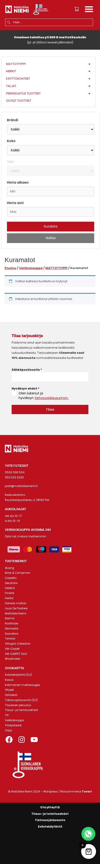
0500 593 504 (14, 472)
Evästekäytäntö (50, 826)
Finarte (9, 593)
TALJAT (48, 86)
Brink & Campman (17, 573)
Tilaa (50, 409)
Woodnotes (12, 659)
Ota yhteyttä (50, 807)
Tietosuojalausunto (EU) (21, 700)
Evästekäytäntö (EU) (18, 675)
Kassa (9, 680)
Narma (9, 618)
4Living (9, 568)
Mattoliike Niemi (15, 613)
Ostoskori (11, 695)
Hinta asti (15, 203)
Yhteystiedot (13, 725)
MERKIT (48, 71)
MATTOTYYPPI (56, 268)
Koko (11, 141)
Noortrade (11, 623)
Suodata (50, 226)
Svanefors (11, 634)
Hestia (9, 598)
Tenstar (10, 638)
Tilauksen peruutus (18, 705)
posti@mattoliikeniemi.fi (21, 486)
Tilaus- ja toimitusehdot (21, 710)
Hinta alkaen (18, 182)
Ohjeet (9, 690)
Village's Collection (17, 644)
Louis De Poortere (16, 608)
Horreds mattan (16, 603)
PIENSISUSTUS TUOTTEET (48, 93)
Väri (10, 161)
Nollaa (51, 238)
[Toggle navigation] (89, 9)
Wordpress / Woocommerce (67, 791)
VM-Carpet (12, 649)
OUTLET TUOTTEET (18, 101)
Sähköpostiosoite (27, 370)
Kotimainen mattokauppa (22, 685)
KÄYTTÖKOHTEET (48, 79)
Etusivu (10, 268)
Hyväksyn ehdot (25, 388)
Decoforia (11, 583)
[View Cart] (76, 9)
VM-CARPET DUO (16, 654)
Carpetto (11, 578)
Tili (7, 715)
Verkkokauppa (31, 268)
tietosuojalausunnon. (52, 398)
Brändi (12, 120)
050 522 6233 (14, 477)
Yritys (8, 730)
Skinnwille (11, 628)
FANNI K (10, 588)
